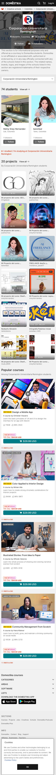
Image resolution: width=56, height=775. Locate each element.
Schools (33, 720)
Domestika (5, 734)
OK (27, 767)
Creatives (25, 720)
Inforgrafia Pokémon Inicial (40, 329)
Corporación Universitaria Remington (28, 29)
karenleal (5, 265)
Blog (19, 734)
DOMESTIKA (13, 3)
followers (7, 138)
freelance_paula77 (36, 265)
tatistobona (6, 331)
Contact (14, 734)
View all (24, 89)
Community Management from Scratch (31, 626)
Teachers (22, 738)
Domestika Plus (7, 723)
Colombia (28, 9)
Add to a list (8, 448)
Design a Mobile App (22, 412)
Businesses (13, 738)
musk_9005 (5, 364)
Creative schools (14, 9)
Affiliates (4, 738)
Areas (4, 684)
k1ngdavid (5, 200)
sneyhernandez (35, 233)
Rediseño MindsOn (9, 329)
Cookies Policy (10, 760)
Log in (51, 3)
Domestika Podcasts (45, 720)
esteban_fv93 (34, 331)
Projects (12, 720)
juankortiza (33, 200)
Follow (20, 43)
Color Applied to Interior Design (28, 483)
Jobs (18, 720)
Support (26, 734)
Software (6, 688)
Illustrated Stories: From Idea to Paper (22, 555)
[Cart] (44, 3)
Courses (4, 720)
